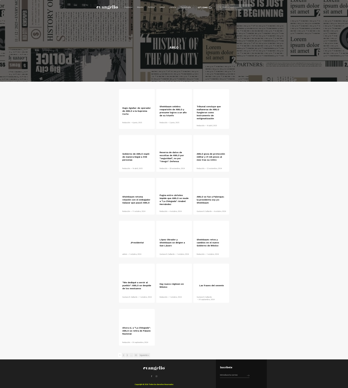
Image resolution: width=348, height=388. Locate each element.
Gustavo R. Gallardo (204, 211)
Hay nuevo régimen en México (172, 285)
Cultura (172, 7)
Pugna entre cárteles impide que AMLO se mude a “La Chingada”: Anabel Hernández (174, 199)
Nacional (128, 7)
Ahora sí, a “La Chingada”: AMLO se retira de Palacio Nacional (136, 330)
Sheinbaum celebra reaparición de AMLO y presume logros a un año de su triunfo (173, 111)
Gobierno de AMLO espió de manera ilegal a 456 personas (135, 157)
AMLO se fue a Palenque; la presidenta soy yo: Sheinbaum (210, 199)
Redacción (126, 122)
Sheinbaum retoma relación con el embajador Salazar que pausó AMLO (136, 199)
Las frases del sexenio (211, 285)
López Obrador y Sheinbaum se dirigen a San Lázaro (172, 242)
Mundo (140, 7)
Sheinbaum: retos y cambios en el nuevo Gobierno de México (208, 242)
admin (124, 254)
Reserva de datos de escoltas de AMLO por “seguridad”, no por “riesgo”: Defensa (172, 157)
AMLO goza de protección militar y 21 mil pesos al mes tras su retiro (211, 157)
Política (151, 7)
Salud (162, 7)
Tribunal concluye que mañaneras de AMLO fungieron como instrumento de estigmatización (209, 112)
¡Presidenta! (137, 242)
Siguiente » (144, 355)
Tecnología (186, 7)
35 (136, 355)
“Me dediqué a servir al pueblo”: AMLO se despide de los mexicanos (136, 285)
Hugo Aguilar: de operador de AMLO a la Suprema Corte (136, 111)
